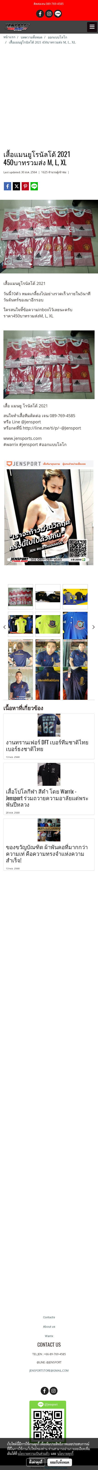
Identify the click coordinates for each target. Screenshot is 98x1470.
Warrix (49, 1336)
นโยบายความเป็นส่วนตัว (33, 1453)
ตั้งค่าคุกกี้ (35, 1462)
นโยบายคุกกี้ (65, 1453)
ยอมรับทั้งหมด (59, 1462)
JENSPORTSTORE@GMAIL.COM (49, 1371)
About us (49, 1326)
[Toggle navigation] (92, 27)
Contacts (49, 1317)
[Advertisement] (49, 96)
